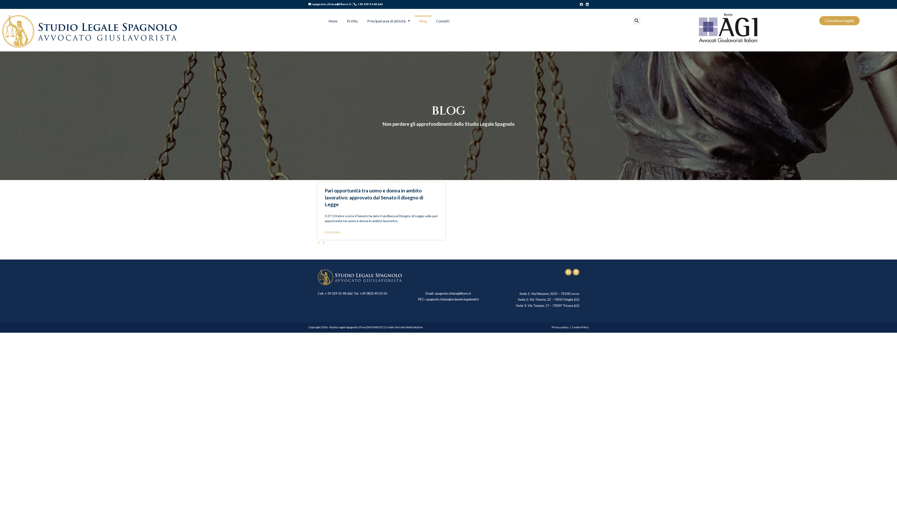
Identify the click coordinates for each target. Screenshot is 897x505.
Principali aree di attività (386, 21)
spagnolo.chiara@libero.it (332, 4)
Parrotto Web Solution (409, 327)
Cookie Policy (580, 327)
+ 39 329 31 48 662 (339, 293)
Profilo (352, 21)
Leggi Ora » (333, 232)
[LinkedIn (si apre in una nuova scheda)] (586, 4)
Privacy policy (560, 327)
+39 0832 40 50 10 (373, 293)
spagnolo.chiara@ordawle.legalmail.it (452, 299)
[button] (839, 20)
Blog (423, 21)
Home (333, 21)
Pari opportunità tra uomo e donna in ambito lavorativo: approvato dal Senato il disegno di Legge (374, 197)
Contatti (442, 21)
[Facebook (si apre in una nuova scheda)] (581, 4)
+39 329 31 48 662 (370, 4)
